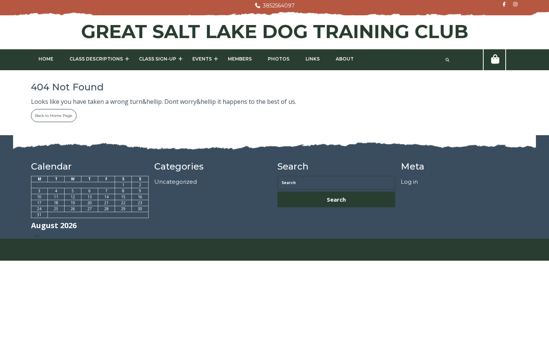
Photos (278, 59)
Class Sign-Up (157, 59)
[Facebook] (502, 4)
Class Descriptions (96, 59)
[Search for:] (336, 183)
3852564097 (274, 5)
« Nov (36, 235)
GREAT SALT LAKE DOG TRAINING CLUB (274, 31)
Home (45, 59)
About (345, 59)
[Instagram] (513, 4)
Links (312, 59)
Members (240, 59)
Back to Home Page (51, 113)
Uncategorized (175, 181)
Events (202, 59)
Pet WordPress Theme (251, 249)
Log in (409, 181)
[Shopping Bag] (494, 59)
